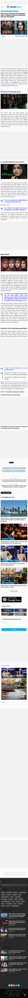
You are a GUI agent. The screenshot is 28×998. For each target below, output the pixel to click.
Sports (23, 901)
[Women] (7, 614)
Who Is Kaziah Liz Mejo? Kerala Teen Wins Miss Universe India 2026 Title (13, 564)
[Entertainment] (7, 610)
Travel (3, 515)
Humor (12, 896)
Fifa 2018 (14, 894)
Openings (11, 993)
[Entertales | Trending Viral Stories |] (14, 7)
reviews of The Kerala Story (12, 385)
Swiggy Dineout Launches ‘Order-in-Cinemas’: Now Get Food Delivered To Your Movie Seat (14, 542)
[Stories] (20, 614)
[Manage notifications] (25, 995)
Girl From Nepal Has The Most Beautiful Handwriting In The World (17, 969)
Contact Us (18, 995)
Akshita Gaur (5, 18)
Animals (3, 892)
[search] (25, 7)
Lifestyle (21, 899)
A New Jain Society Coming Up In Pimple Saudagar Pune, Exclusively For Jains (17, 957)
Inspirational (4, 899)
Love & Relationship (5, 901)
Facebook (9, 391)
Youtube (3, 395)
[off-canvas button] (2, 7)
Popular (18, 901)
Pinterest (8, 395)
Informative (17, 896)
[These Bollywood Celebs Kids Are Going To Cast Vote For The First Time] (4, 964)
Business (16, 892)
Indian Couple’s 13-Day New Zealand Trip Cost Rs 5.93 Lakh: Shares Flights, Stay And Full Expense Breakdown (13, 519)
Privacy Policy (11, 995)
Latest (15, 899)
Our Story (6, 993)
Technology (9, 903)
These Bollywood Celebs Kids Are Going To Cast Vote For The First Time (17, 963)
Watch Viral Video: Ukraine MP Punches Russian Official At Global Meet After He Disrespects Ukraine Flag (14, 480)
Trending (16, 11)
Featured (9, 894)
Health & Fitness (5, 896)
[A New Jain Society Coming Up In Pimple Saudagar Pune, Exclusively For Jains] (4, 958)
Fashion (11, 560)
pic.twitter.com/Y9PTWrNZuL (19, 374)
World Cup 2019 (15, 905)
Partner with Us (17, 993)
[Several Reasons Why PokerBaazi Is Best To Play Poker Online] (4, 952)
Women (8, 905)
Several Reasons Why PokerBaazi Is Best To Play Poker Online (16, 951)
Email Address (4, 622)
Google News (16, 395)
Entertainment (4, 11)
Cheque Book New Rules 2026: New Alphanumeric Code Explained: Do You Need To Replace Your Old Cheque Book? (14, 697)
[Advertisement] (14, 2)
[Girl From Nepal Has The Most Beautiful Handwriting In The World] (4, 970)
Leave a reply (5, 492)
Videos (2, 905)
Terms (23, 993)
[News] (20, 610)
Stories (10, 11)
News (3, 582)
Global (19, 894)
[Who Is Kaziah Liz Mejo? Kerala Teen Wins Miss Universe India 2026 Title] (14, 554)
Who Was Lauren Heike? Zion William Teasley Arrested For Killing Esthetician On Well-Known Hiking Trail (14, 486)
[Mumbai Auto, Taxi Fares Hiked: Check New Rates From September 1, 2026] (14, 576)
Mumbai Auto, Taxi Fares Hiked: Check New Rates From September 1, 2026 (13, 686)
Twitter (22, 391)
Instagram (16, 391)
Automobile (9, 892)
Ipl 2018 (10, 899)
